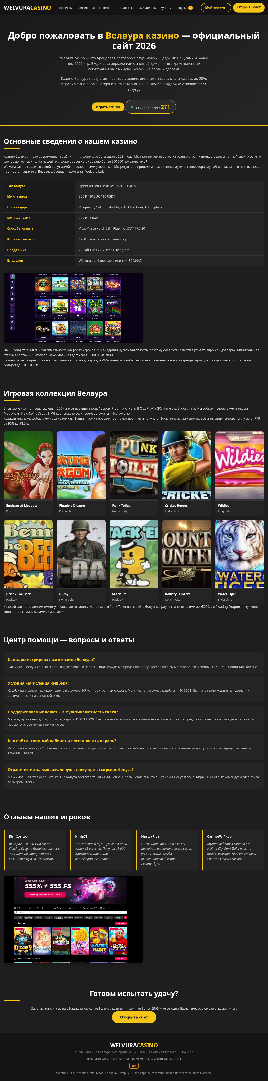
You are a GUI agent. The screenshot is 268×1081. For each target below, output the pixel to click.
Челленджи (126, 8)
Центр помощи (103, 8)
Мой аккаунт (216, 7)
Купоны (166, 8)
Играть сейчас (108, 106)
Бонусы (184, 8)
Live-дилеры (148, 8)
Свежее (82, 8)
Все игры (66, 8)
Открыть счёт (249, 7)
